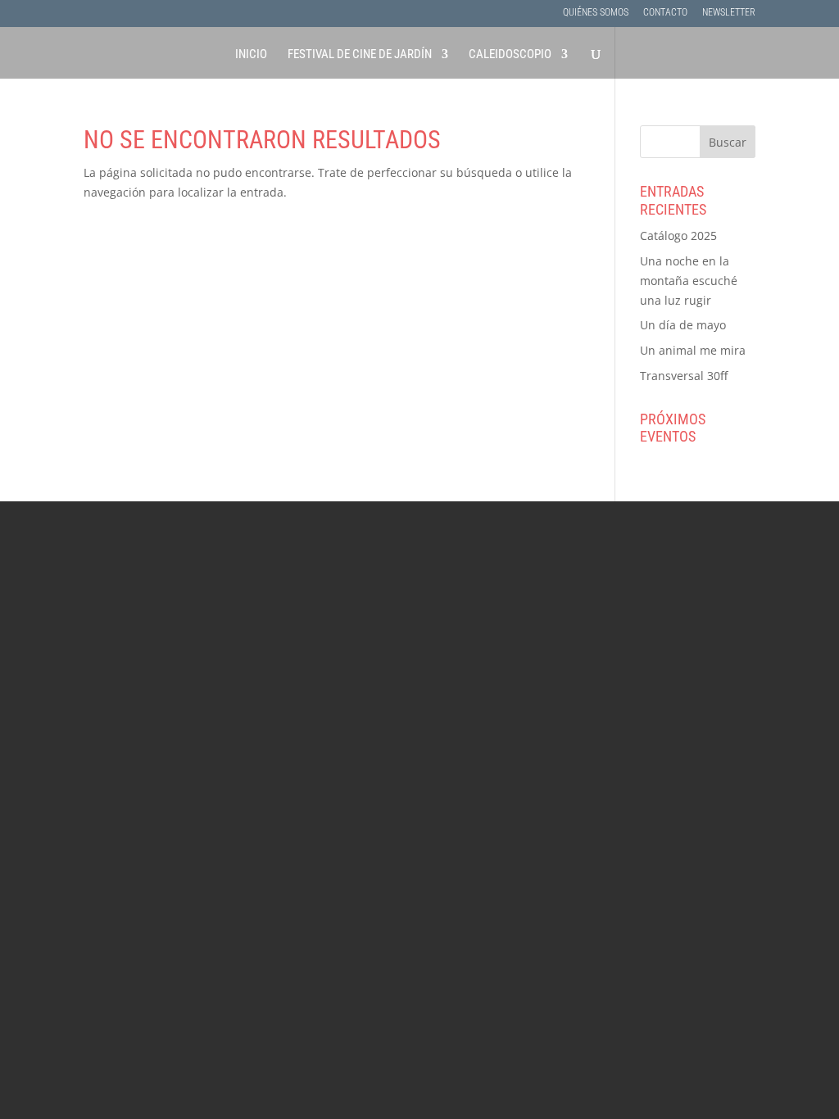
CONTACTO (665, 12)
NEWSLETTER (728, 12)
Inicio (251, 54)
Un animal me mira (693, 350)
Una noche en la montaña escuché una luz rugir (688, 280)
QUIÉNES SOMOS (595, 12)
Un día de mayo (683, 325)
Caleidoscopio (510, 54)
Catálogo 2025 (678, 235)
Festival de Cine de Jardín (360, 54)
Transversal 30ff (684, 375)
